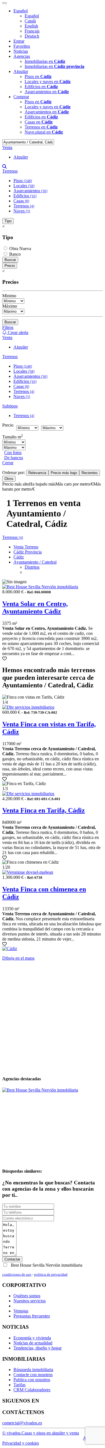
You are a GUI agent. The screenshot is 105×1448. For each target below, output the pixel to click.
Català (30, 21)
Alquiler (20, 157)
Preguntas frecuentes (31, 1316)
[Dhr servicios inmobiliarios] (28, 707)
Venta (7, 147)
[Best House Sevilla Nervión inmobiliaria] (40, 586)
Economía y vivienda (32, 1337)
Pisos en (38, 76)
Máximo (9, 306)
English (31, 26)
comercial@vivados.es (22, 1422)
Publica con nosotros (31, 1379)
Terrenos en (41, 127)
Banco (14, 254)
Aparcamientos (30, 190)
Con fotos (13, 452)
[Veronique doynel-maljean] (27, 872)
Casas (21, 200)
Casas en (39, 122)
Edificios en (41, 86)
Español (20, 10)
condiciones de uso (16, 1274)
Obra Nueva (19, 248)
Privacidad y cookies (20, 1443)
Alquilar (20, 71)
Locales (23, 185)
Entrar (18, 41)
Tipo (7, 221)
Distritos (32, 567)
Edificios (24, 195)
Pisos (22, 180)
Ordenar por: (14, 472)
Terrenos (10, 171)
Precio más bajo (64, 473)
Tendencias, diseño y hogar (37, 1348)
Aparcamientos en (47, 91)
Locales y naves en (48, 81)
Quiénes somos (26, 1295)
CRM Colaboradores (31, 1389)
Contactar (12, 1259)
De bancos (13, 457)
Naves (21, 211)
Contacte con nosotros (33, 1374)
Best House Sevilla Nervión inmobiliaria (46, 1265)
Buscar (10, 260)
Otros (8, 479)
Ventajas (20, 1311)
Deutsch (32, 36)
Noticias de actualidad (32, 1343)
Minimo (9, 295)
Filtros (7, 327)
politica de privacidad (50, 1274)
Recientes (89, 473)
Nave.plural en (44, 132)
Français (32, 31)
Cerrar (7, 462)
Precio (9, 266)
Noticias (20, 51)
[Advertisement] (52, 1017)
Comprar (21, 96)
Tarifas (19, 1384)
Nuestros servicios (29, 1300)
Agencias (21, 56)
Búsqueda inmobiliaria (33, 1369)
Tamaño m (12, 436)
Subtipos (10, 406)
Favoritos (21, 46)
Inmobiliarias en (45, 61)
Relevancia (37, 473)
